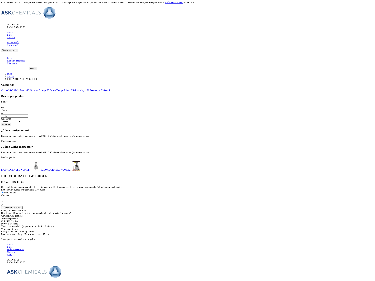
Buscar (33, 69)
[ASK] (28, 17)
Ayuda (10, 32)
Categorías (6, 119)
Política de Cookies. (174, 2)
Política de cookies (15, 249)
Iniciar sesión (13, 42)
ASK (9, 254)
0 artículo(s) (12, 45)
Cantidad (5, 195)
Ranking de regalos (16, 60)
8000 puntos (10, 192)
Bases (9, 35)
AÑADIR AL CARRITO (11, 208)
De (2, 107)
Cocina (10, 76)
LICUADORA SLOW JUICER (16, 170)
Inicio (9, 58)
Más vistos (12, 63)
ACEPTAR (188, 2)
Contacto (11, 37)
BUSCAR (6, 124)
